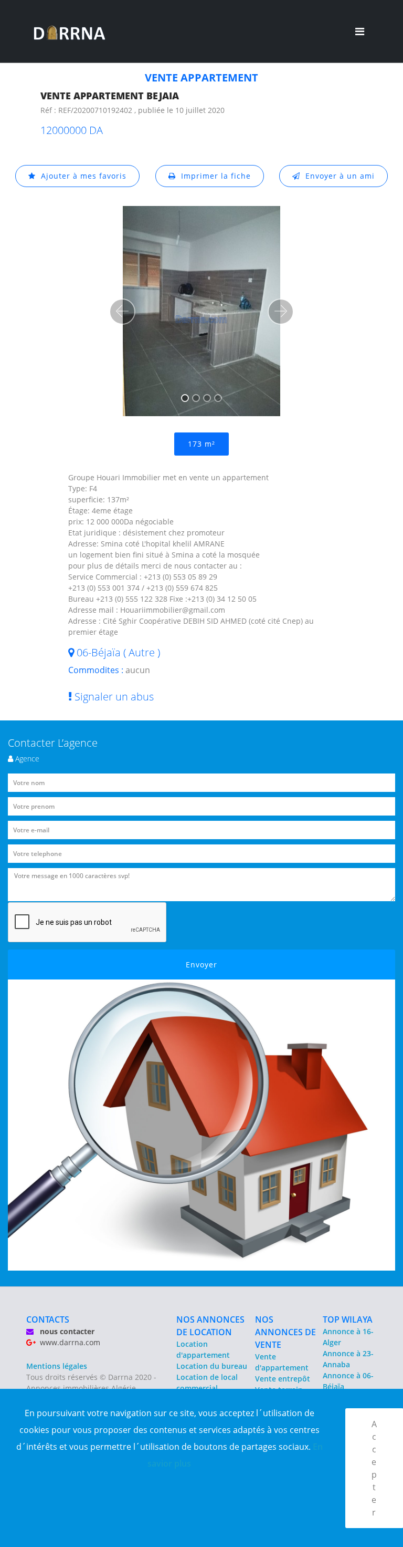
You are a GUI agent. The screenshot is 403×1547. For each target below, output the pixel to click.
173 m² (201, 444)
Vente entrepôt (282, 1379)
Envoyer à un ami (337, 176)
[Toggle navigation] (359, 31)
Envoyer (201, 965)
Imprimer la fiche (213, 176)
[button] (122, 311)
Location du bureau (211, 1366)
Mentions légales (56, 1366)
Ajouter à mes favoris (81, 176)
